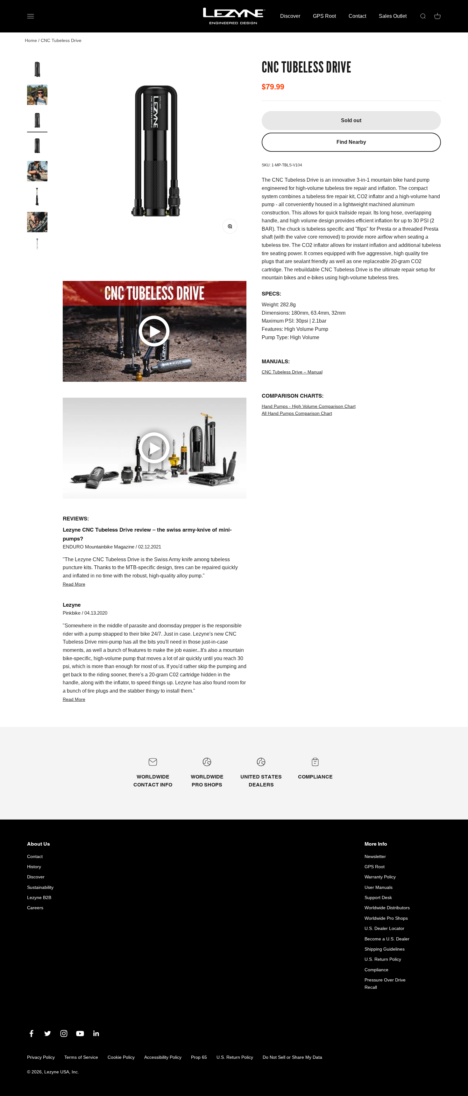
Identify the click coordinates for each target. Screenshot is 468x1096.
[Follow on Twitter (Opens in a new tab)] (47, 1033)
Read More (74, 584)
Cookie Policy (121, 1057)
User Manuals (379, 887)
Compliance (376, 969)
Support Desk (378, 897)
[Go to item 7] (37, 223)
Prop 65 (199, 1057)
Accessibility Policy (162, 1057)
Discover (290, 16)
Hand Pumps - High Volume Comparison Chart (309, 406)
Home (31, 40)
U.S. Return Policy (383, 959)
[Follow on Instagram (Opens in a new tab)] (64, 1033)
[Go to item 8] (37, 248)
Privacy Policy (41, 1057)
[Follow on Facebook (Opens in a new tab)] (31, 1033)
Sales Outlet (393, 16)
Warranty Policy (380, 876)
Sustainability (40, 887)
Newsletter (375, 856)
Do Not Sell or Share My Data (292, 1057)
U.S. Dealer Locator (384, 928)
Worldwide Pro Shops (386, 918)
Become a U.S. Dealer (387, 938)
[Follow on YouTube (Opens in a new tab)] (80, 1033)
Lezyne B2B (39, 897)
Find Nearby (351, 142)
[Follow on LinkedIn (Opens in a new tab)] (96, 1033)
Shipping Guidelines (385, 949)
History (34, 866)
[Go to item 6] (37, 197)
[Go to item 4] (37, 147)
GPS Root (324, 16)
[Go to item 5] (37, 172)
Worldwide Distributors (387, 907)
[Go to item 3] (37, 121)
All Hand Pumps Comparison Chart (297, 413)
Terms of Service (81, 1057)
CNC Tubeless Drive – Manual (292, 371)
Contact (357, 16)
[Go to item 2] (37, 96)
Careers (35, 907)
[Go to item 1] (37, 70)
